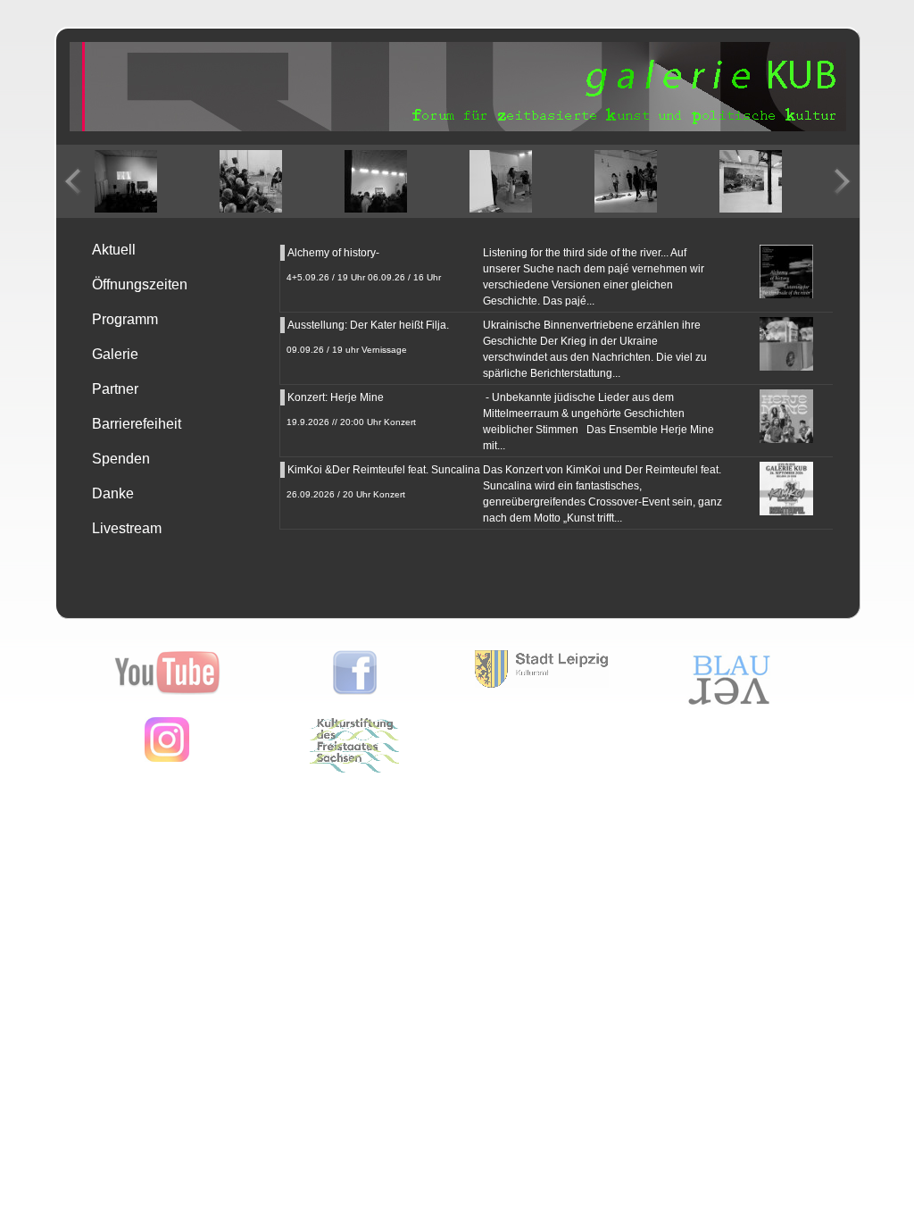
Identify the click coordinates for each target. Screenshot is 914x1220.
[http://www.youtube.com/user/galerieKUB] (167, 691)
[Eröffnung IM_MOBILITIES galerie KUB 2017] (500, 181)
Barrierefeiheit (136, 423)
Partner (115, 389)
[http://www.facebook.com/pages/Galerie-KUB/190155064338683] (355, 691)
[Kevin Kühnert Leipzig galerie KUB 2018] (376, 181)
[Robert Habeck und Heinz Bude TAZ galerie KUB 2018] (251, 181)
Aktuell (114, 249)
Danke (113, 493)
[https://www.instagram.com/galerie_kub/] (167, 758)
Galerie (115, 354)
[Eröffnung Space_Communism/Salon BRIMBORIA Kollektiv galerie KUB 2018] (126, 181)
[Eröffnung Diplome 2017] (625, 181)
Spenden (121, 458)
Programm (125, 319)
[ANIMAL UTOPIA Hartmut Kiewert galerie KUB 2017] (750, 181)
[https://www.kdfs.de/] (354, 769)
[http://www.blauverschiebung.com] (729, 704)
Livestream (127, 528)
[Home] (458, 127)
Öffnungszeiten (139, 284)
